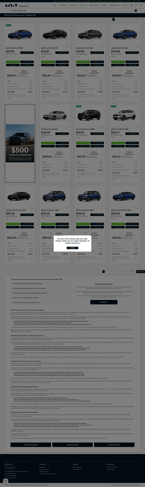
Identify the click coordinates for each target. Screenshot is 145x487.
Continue (72, 248)
